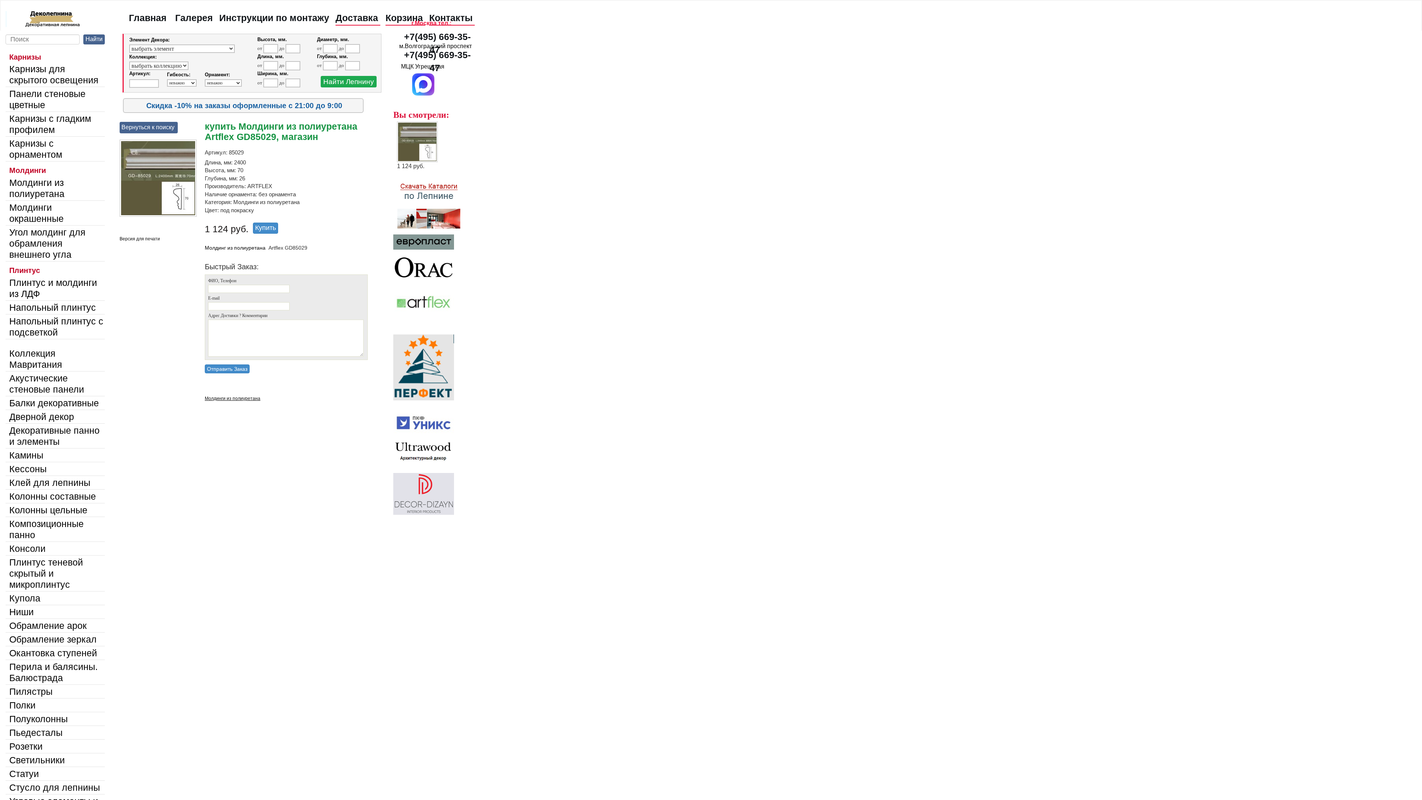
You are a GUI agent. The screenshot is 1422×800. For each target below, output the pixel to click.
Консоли (27, 548)
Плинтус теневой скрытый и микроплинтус (46, 573)
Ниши (21, 612)
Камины (26, 455)
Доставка (357, 18)
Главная (148, 18)
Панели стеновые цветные (47, 99)
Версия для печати (140, 238)
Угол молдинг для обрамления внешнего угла (47, 243)
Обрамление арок (48, 625)
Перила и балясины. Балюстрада (53, 672)
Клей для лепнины (49, 482)
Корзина (404, 18)
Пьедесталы (36, 732)
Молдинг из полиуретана (235, 248)
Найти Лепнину (348, 82)
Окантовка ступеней (53, 653)
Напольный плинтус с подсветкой (56, 326)
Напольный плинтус (52, 307)
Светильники (37, 760)
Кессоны (28, 469)
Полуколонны (38, 719)
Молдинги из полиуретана (36, 188)
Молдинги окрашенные (36, 213)
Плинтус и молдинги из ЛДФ (53, 288)
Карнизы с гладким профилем (50, 124)
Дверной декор (41, 416)
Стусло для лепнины (54, 787)
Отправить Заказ (227, 369)
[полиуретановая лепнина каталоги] (435, 201)
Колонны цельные (48, 510)
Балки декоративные (54, 403)
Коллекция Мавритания (35, 359)
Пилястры (31, 691)
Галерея (194, 18)
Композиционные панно (46, 529)
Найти (94, 39)
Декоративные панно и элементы (54, 436)
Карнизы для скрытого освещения (54, 74)
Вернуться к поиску (147, 127)
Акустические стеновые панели (46, 383)
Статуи (24, 774)
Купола (24, 598)
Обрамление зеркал (53, 639)
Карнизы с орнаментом (35, 149)
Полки (22, 705)
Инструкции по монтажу (274, 18)
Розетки (26, 746)
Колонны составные (52, 496)
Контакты (451, 18)
